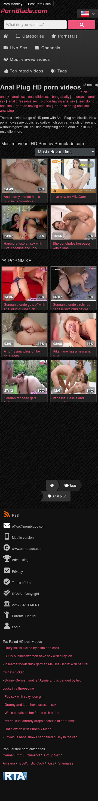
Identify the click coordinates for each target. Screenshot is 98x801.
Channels (50, 47)
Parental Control (23, 615)
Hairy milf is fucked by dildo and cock (32, 647)
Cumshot (33, 755)
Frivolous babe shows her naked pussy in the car (41, 736)
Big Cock (37, 763)
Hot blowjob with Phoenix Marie (28, 728)
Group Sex (52, 755)
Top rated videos (26, 71)
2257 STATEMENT (25, 604)
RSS (15, 515)
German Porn (13, 755)
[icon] (6, 36)
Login (15, 626)
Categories (32, 36)
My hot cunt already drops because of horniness (40, 720)
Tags (61, 71)
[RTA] (15, 778)
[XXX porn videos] (27, 12)
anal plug (7, 110)
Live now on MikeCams (70, 196)
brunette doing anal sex (72, 105)
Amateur (9, 763)
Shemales (65, 763)
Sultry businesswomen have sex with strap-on (38, 655)
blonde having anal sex (58, 101)
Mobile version (22, 537)
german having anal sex (33, 105)
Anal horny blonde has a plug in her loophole (22, 198)
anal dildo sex (38, 96)
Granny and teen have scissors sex (30, 704)
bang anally (60, 96)
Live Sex (17, 47)
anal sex (18, 96)
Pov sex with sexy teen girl (24, 696)
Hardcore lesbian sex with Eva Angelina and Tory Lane (23, 248)
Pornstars (67, 36)
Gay (51, 763)
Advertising (20, 559)
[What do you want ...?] (81, 24)
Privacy (17, 571)
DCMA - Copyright (25, 593)
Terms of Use (21, 582)
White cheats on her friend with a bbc (32, 712)
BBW (23, 763)
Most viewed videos (29, 59)
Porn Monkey (12, 3)
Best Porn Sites (39, 3)
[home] (51, 485)
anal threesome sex (23, 101)
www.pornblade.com (27, 548)
